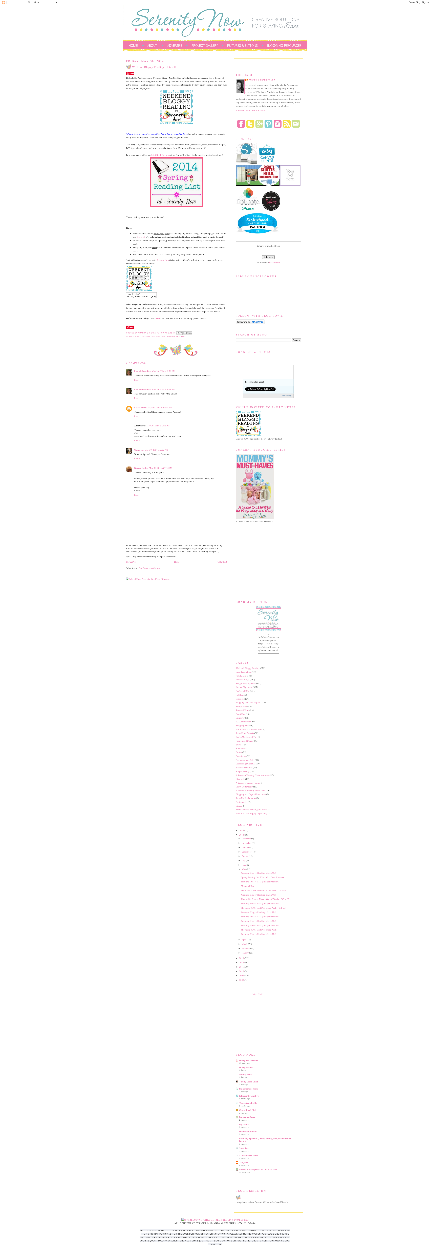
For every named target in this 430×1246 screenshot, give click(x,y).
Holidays (240, 694)
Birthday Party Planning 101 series (251, 809)
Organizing (241, 756)
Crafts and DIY (242, 691)
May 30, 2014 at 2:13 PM (158, 425)
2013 (241, 958)
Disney (239, 805)
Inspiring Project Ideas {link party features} (260, 881)
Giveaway (240, 717)
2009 (241, 975)
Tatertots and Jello (248, 1102)
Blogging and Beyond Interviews (251, 794)
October (245, 847)
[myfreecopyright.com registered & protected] (215, 1219)
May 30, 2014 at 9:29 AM (163, 371)
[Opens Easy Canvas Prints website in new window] (267, 163)
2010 (241, 971)
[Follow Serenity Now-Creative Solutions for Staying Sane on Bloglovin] (250, 323)
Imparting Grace (247, 1117)
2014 (241, 834)
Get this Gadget (287, 396)
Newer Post (131, 561)
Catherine (139, 449)
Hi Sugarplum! (246, 1067)
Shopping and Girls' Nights (248, 702)
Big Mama (244, 1124)
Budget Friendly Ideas (246, 683)
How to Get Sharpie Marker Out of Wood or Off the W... (266, 899)
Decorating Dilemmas (245, 763)
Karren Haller (141, 467)
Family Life (241, 675)
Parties (239, 752)
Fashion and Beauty (245, 740)
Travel (238, 744)
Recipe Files (241, 706)
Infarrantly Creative (249, 1095)
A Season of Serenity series (248, 782)
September (247, 851)
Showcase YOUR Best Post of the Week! (259, 929)
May (244, 869)
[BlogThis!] (181, 333)
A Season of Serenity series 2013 (250, 790)
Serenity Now (163, 260)
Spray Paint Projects (245, 733)
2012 (241, 962)
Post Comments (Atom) (149, 568)
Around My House (244, 687)
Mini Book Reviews (160, 154)
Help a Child (257, 994)
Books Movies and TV (246, 736)
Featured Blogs (242, 679)
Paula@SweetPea (142, 371)
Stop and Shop (242, 710)
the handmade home (248, 1088)
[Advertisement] (261, 1023)
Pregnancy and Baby (245, 759)
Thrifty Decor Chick (248, 1081)
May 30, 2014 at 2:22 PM (156, 449)
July (244, 860)
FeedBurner (274, 262)
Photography (241, 801)
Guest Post (240, 714)
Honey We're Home (248, 1060)
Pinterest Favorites (244, 767)
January (245, 952)
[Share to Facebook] (187, 333)
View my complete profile (250, 110)
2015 (241, 830)
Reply (137, 379)
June (244, 864)
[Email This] (177, 333)
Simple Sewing (242, 771)
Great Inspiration (145, 337)
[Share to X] (184, 333)
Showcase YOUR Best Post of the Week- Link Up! (263, 890)
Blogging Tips (242, 725)
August (245, 856)
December (246, 838)
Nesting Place (245, 1074)
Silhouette (240, 748)
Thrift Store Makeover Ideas (248, 729)
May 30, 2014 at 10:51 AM (159, 407)
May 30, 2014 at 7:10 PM (160, 467)
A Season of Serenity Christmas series (253, 775)
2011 (241, 966)
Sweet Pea (244, 1148)
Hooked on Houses (248, 1131)
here (158, 318)
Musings (240, 698)
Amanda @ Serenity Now (262, 80)
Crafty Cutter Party (244, 786)
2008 (241, 979)
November (247, 842)
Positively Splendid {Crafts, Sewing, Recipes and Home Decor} (265, 1140)
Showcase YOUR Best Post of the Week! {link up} (263, 907)
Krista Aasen (140, 407)
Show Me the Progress (246, 798)
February (246, 948)
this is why (141, 236)
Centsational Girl (247, 1110)
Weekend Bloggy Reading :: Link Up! (258, 872)
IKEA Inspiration (243, 721)
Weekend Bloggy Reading (170, 337)
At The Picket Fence (248, 1155)
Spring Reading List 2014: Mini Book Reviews (262, 877)
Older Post (222, 561)
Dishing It (240, 778)
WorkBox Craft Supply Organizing (251, 813)
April (244, 939)
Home (177, 561)
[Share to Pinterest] (190, 333)
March (245, 943)
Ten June (243, 1162)
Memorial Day (247, 885)
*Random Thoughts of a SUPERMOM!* (258, 1169)
